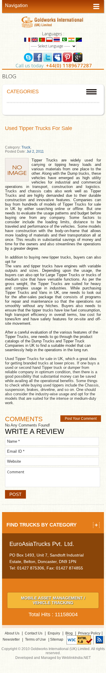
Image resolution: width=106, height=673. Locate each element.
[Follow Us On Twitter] (47, 56)
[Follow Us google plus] (77, 56)
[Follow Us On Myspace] (57, 56)
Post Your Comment (81, 419)
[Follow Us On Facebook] (38, 56)
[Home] (53, 22)
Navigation (16, 5)
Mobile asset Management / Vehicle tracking (53, 600)
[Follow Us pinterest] (67, 56)
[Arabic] (64, 39)
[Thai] (57, 39)
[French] (27, 39)
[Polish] (49, 39)
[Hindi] (71, 39)
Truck (25, 147)
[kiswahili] (79, 39)
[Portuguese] (42, 39)
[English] (35, 39)
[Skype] (28, 56)
